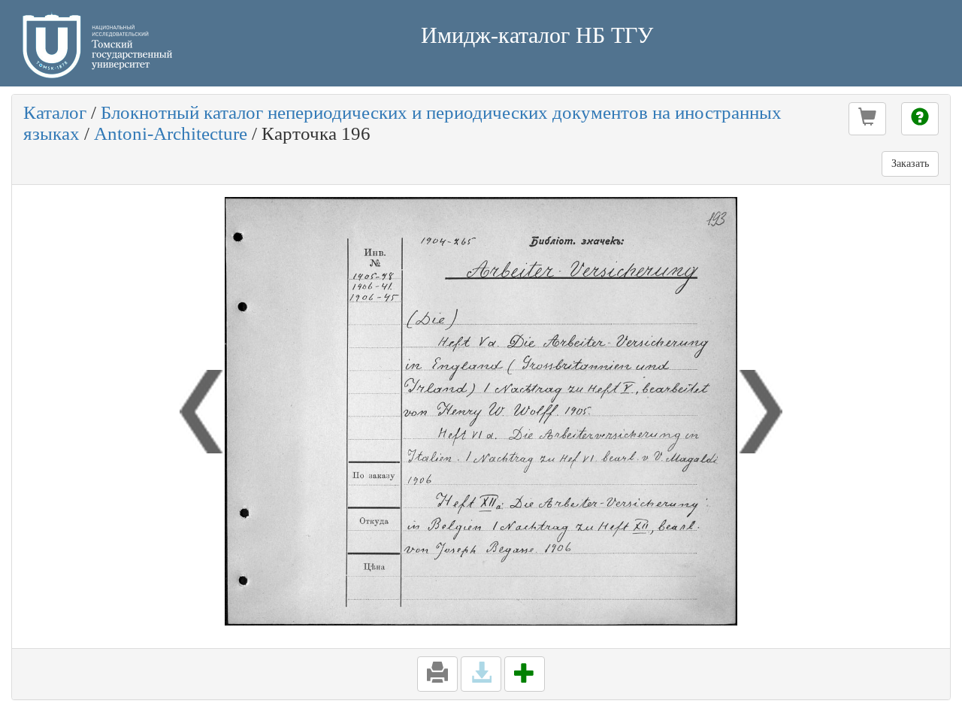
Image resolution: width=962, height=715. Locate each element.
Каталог (54, 112)
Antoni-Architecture (170, 133)
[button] (867, 118)
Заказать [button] (910, 163)
